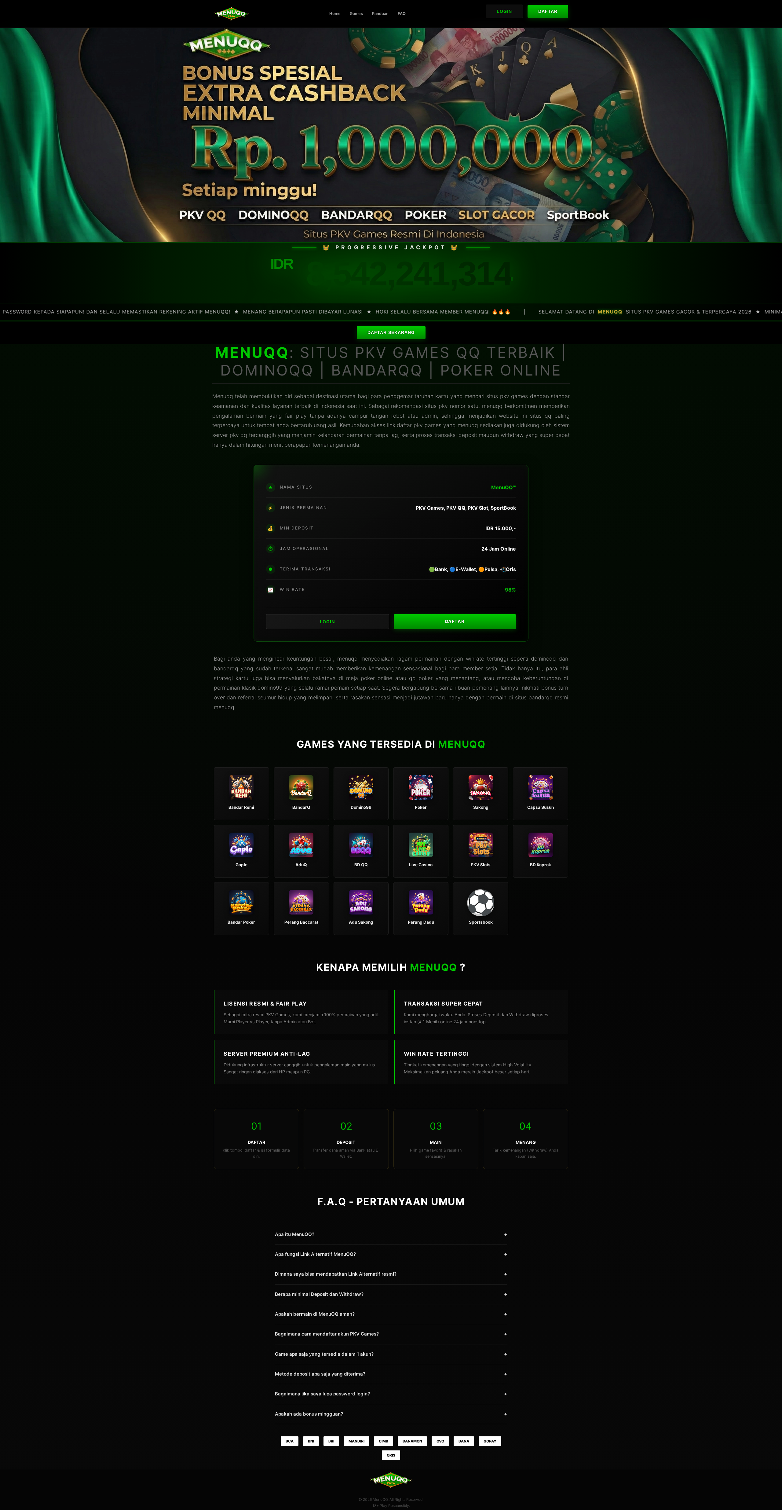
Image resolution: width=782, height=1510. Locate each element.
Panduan (380, 13)
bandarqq (540, 697)
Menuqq (222, 396)
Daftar (547, 11)
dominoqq (543, 658)
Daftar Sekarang (391, 332)
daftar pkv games (419, 425)
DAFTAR (454, 621)
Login (504, 11)
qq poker (421, 678)
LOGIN (327, 621)
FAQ (402, 13)
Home (335, 13)
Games (356, 13)
